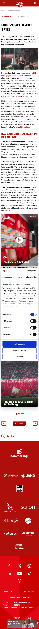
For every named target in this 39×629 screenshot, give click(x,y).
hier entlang (25, 127)
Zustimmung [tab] (7, 277)
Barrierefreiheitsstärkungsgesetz (19, 607)
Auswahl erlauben (19, 350)
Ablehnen (19, 356)
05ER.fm (13, 96)
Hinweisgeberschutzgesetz (23, 603)
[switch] (33, 321)
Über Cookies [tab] (31, 277)
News (3, 10)
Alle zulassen (20, 344)
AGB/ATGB (15, 597)
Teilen (21, 414)
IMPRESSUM (8, 592)
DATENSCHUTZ (30, 592)
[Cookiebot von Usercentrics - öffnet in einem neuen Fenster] (28, 271)
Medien (26, 597)
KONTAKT (5, 603)
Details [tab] (19, 277)
